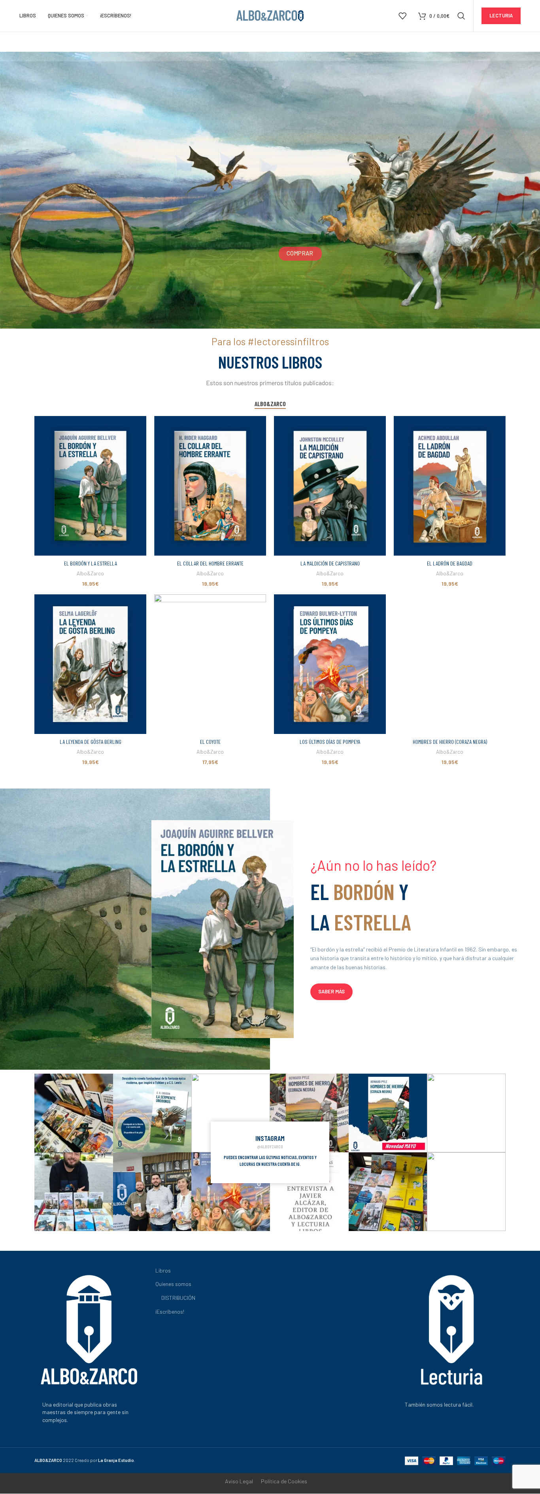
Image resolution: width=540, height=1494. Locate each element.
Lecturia (501, 15)
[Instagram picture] (73, 1113)
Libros (163, 1270)
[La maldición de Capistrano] (330, 486)
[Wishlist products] (402, 16)
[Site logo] (270, 15)
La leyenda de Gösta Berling (90, 741)
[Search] (461, 16)
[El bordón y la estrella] (90, 486)
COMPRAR (300, 253)
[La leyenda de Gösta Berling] (90, 664)
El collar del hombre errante (210, 563)
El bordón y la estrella (90, 563)
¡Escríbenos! (169, 1311)
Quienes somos (173, 1283)
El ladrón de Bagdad (449, 563)
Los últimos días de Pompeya (330, 741)
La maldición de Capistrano (330, 563)
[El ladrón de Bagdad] (450, 486)
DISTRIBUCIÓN (178, 1297)
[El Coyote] (210, 664)
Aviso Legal (239, 1481)
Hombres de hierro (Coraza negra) (450, 741)
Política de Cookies (284, 1481)
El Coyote (210, 741)
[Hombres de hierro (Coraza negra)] (450, 664)
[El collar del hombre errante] (210, 486)
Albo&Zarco (90, 573)
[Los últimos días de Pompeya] (330, 664)
